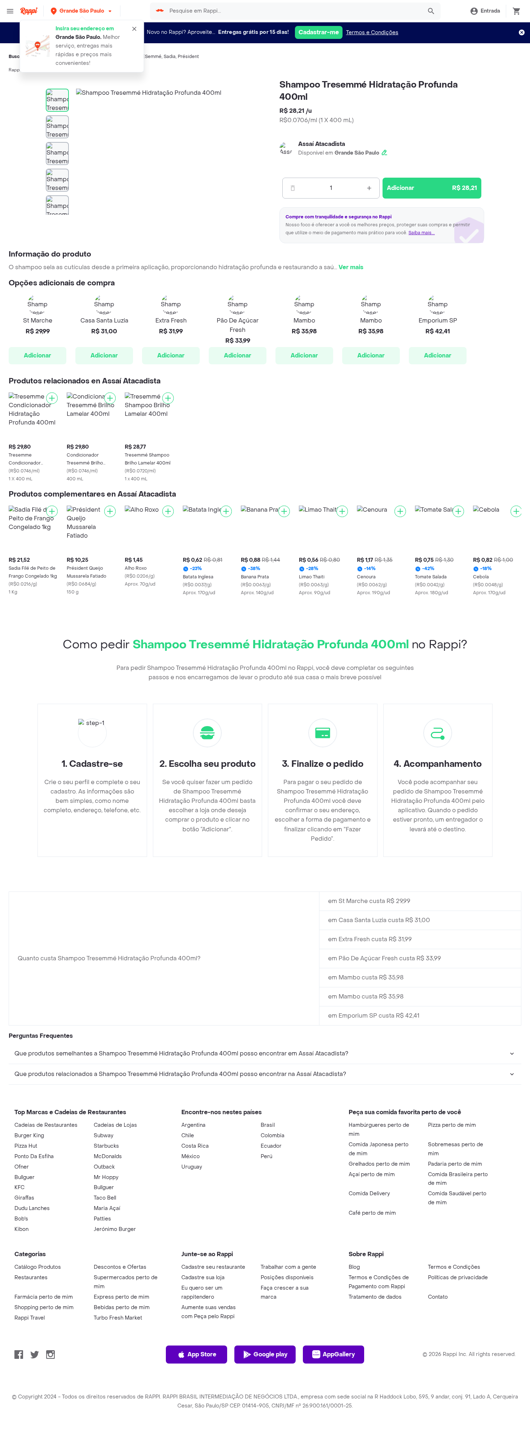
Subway (103, 1135)
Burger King (29, 1135)
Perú (266, 1156)
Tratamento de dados (375, 1297)
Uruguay (191, 1167)
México (190, 1156)
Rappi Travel (29, 1318)
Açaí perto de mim (372, 1174)
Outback (104, 1167)
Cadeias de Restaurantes (46, 1125)
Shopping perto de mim (44, 1307)
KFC (19, 1187)
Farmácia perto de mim (43, 1297)
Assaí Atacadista (321, 144)
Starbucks (106, 1146)
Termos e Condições (372, 32)
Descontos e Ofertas (120, 1267)
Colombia (272, 1135)
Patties (102, 1218)
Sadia (170, 56)
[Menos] (293, 188)
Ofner (21, 1167)
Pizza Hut (25, 1146)
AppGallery (339, 1354)
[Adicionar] (52, 398)
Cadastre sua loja (203, 1277)
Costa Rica (195, 1146)
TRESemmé (149, 56)
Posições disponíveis (287, 1277)
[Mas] (369, 188)
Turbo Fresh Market (118, 1318)
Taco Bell (105, 1198)
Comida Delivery (369, 1193)
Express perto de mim (121, 1297)
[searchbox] (293, 11)
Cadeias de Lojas (115, 1125)
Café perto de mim (372, 1213)
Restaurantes (31, 1277)
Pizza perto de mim (452, 1125)
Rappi (15, 70)
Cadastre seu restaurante (213, 1267)
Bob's (21, 1218)
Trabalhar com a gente (288, 1267)
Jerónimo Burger (115, 1229)
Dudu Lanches (32, 1208)
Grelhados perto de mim (379, 1164)
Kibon (21, 1229)
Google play (270, 1354)
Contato (438, 1297)
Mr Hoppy (106, 1177)
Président (188, 56)
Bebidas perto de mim (122, 1307)
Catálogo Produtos (37, 1267)
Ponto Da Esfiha (34, 1156)
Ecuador (271, 1146)
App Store (201, 1354)
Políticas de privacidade (458, 1277)
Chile (187, 1135)
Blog (354, 1267)
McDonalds (108, 1156)
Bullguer (24, 1177)
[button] (81, 11)
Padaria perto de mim (455, 1164)
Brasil (268, 1125)
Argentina (193, 1125)
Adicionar (37, 355)
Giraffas (24, 1198)
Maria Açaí (107, 1208)
